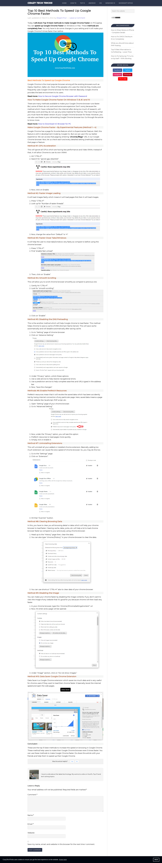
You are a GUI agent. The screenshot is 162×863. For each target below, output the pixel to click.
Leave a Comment (77, 18)
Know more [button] (63, 859)
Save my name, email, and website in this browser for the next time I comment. (61, 844)
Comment (32, 795)
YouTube (122, 79)
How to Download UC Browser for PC (54, 124)
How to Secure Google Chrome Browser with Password (62, 96)
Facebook (117, 70)
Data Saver (65, 690)
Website (31, 833)
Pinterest (127, 74)
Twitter (127, 70)
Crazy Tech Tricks (40, 3)
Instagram (117, 74)
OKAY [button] (156, 859)
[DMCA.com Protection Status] (115, 19)
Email (31, 824)
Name (31, 815)
